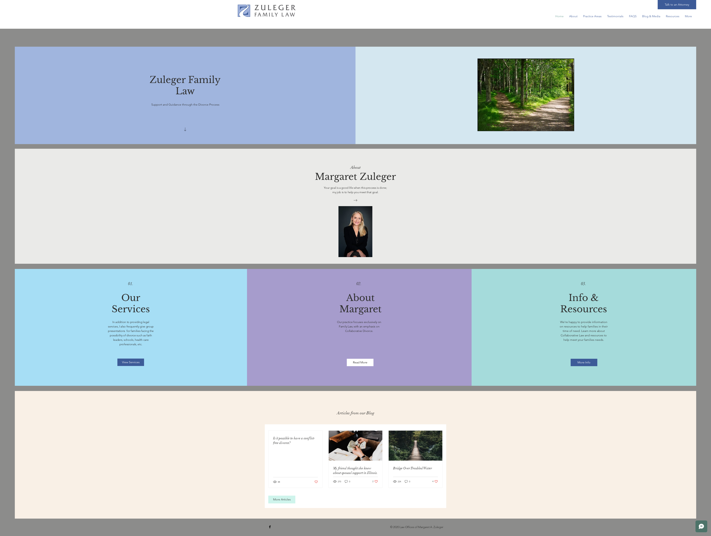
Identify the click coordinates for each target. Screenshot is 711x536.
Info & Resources (583, 303)
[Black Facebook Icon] (270, 527)
